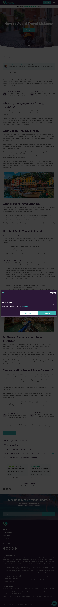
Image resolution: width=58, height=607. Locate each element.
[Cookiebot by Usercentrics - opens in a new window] (49, 293)
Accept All (47, 313)
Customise (28, 313)
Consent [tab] (10, 297)
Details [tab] (29, 297)
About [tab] (48, 297)
